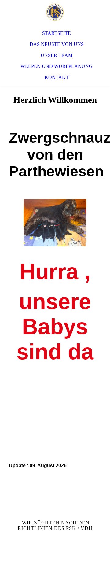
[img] (55, 12)
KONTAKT (57, 77)
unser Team (56, 55)
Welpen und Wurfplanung (56, 66)
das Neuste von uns (57, 44)
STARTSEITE (56, 33)
